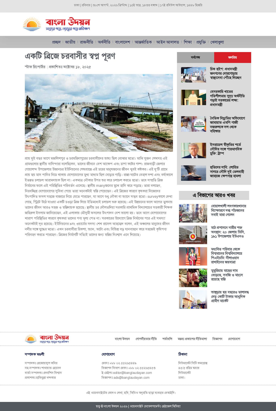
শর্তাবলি (167, 339)
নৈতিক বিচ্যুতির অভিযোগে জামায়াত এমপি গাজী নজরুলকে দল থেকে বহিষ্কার (227, 125)
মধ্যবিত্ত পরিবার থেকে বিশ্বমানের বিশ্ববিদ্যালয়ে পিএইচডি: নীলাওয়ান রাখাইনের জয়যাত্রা (226, 256)
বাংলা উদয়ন (122, 339)
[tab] (195, 57)
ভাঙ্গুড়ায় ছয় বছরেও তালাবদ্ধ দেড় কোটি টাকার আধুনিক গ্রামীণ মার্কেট (230, 296)
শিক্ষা (188, 42)
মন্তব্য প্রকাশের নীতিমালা (192, 339)
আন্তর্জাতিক (143, 42)
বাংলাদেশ (122, 42)
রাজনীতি (86, 42)
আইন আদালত (167, 42)
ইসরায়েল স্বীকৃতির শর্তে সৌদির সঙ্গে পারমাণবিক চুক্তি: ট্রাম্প (226, 149)
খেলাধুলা (217, 42)
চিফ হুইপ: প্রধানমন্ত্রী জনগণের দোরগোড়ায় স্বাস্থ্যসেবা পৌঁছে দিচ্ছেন (225, 73)
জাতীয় (70, 42)
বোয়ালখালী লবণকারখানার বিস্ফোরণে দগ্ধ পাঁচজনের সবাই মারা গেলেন (228, 210)
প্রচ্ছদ (56, 42)
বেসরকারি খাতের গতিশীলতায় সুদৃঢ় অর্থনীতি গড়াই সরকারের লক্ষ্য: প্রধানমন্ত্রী (227, 98)
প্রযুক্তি (201, 42)
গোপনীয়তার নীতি (146, 339)
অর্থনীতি (104, 42)
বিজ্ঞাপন (217, 339)
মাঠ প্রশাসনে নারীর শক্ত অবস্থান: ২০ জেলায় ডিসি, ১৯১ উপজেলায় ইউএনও (228, 232)
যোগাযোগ (234, 339)
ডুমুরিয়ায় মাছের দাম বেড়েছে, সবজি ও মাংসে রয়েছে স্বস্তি (227, 275)
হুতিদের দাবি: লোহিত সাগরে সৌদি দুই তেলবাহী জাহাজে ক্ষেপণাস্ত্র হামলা (227, 171)
